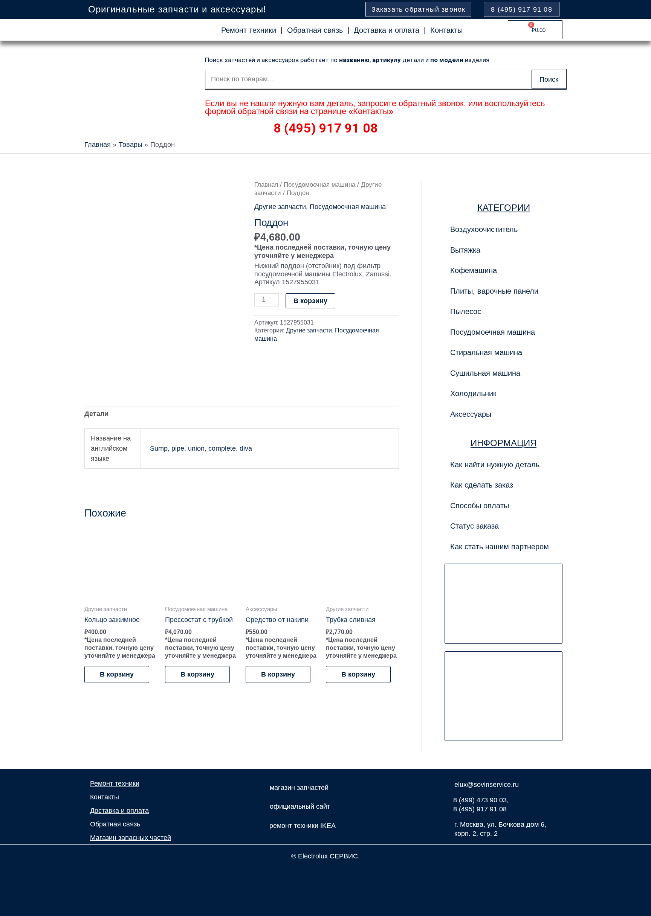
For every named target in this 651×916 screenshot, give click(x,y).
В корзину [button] (117, 674)
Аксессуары (470, 414)
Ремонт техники (248, 30)
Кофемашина (473, 270)
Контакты (446, 30)
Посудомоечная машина (319, 184)
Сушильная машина (485, 373)
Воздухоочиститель (484, 229)
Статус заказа (474, 526)
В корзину (310, 301)
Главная (266, 184)
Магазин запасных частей (130, 837)
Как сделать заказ (481, 485)
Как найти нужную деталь (494, 464)
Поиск (548, 79)
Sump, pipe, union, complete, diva (201, 448)
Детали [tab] (96, 414)
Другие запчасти (280, 206)
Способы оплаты (479, 505)
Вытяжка (465, 250)
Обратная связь (315, 30)
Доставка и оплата (386, 30)
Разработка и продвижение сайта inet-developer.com (326, 873)
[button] (503, 291)
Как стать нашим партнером (499, 547)
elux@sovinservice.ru (486, 784)
